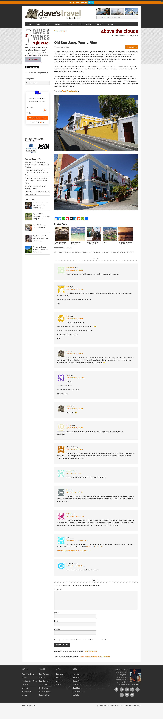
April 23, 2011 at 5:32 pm (74, 289)
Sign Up (90, 2)
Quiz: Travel (43, 684)
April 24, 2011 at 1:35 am (74, 408)
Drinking (78, 252)
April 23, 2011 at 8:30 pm (74, 353)
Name (56, 613)
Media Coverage (78, 691)
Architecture (65, 252)
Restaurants (114, 252)
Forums (58, 677)
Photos (58, 684)
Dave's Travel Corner (53, 14)
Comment (58, 589)
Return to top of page (29, 705)
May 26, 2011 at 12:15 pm (75, 516)
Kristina (27, 170)
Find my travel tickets (37, 118)
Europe (84, 252)
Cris (67, 316)
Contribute (59, 674)
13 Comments (132, 47)
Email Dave (77, 688)
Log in (139, 705)
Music (96, 252)
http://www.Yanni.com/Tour (95, 547)
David (68, 351)
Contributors (77, 684)
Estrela (68, 425)
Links (58, 681)
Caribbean (67, 248)
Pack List (42, 677)
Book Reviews (44, 674)
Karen (68, 490)
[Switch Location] (45, 110)
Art (72, 252)
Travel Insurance (44, 691)
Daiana (27, 162)
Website (57, 629)
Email (56, 621)
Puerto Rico (103, 252)
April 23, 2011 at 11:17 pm (75, 377)
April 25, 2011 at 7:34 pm (74, 449)
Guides (24, 677)
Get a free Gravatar (91, 651)
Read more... (136, 684)
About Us (76, 674)
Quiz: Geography (44, 681)
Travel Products (44, 695)
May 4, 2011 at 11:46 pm (74, 492)
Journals (25, 688)
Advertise (76, 677)
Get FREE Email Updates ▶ (36, 72)
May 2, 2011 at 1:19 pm (74, 473)
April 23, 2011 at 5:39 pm (74, 318)
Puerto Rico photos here (70, 91)
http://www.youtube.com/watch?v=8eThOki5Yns (73, 551)
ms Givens (69, 471)
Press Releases (27, 691)
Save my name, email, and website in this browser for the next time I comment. (80, 640)
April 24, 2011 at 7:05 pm (74, 428)
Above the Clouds (28, 674)
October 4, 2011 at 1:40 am (75, 566)
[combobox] (37, 107)
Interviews (25, 684)
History (91, 252)
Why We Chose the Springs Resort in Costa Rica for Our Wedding (37, 164)
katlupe (68, 514)
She (67, 287)
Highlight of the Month (29, 681)
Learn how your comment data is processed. (95, 656)
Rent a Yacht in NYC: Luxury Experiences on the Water (36, 180)
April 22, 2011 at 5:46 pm (74, 270)
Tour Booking (43, 688)
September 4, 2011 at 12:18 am (76, 540)
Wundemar (70, 267)
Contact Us (76, 681)
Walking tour (129, 252)
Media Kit (76, 695)
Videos (24, 695)
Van (67, 375)
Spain (121, 252)
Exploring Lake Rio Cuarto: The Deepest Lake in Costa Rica (36, 172)
